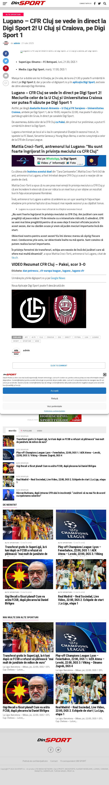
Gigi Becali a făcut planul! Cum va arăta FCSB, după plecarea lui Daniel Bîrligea (56, 466)
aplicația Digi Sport (84, 82)
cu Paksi (60, 122)
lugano (66, 271)
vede (37, 341)
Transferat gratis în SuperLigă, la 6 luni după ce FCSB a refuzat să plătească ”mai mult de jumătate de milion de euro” (60, 440)
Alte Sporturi (12, 542)
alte (34, 337)
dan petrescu (30, 271)
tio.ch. (15, 257)
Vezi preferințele (54, 406)
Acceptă (54, 390)
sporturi (27, 341)
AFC (26, 337)
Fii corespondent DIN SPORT (73, 761)
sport (16, 341)
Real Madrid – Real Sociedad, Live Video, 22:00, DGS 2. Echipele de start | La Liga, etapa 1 (60, 481)
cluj (41, 337)
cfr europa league (50, 271)
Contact (54, 761)
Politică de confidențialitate (54, 411)
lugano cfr (78, 271)
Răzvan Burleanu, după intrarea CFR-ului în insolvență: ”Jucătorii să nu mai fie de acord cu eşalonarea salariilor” (60, 494)
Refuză (54, 398)
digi (59, 337)
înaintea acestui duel (39, 171)
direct (68, 337)
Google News (58, 278)
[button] (104, 374)
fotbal (78, 337)
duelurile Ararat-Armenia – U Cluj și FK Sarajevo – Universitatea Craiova (58, 110)
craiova (50, 337)
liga (86, 337)
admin (17, 43)
